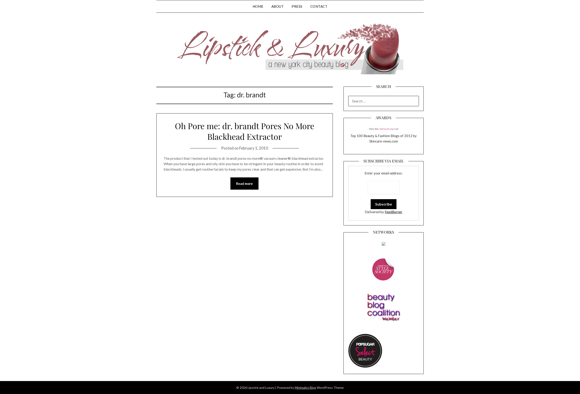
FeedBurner (393, 212)
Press (297, 6)
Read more (244, 183)
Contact (319, 6)
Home (258, 6)
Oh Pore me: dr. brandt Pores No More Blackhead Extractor (244, 131)
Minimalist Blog (305, 387)
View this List (383, 129)
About (277, 6)
